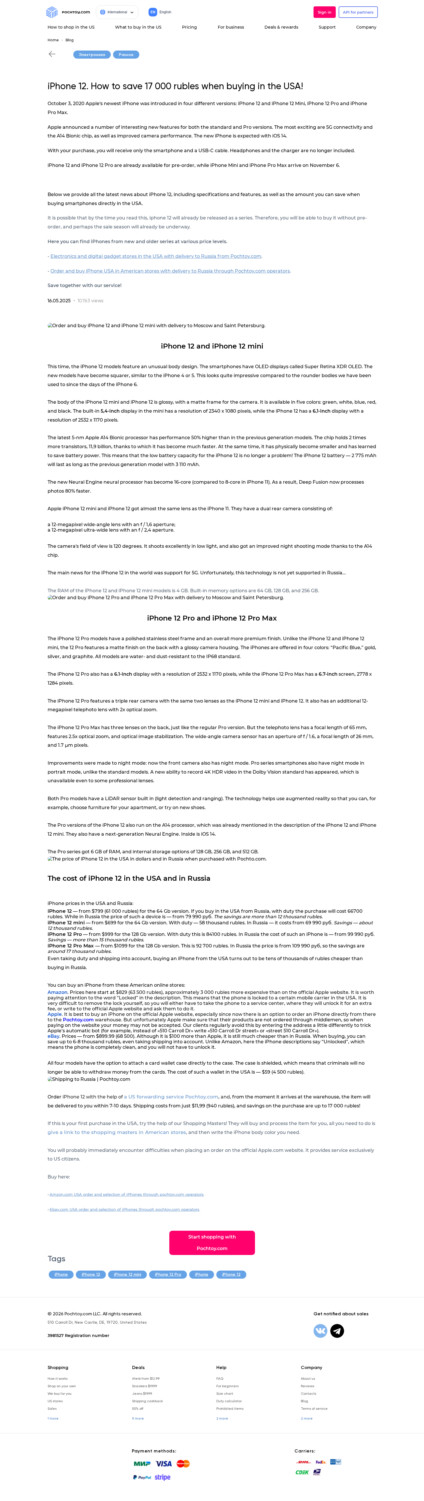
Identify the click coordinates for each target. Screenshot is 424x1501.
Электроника (92, 54)
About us (308, 1379)
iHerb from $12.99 (146, 1379)
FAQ (219, 1379)
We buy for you (60, 1394)
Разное (126, 54)
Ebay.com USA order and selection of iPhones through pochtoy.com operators (124, 1209)
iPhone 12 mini (127, 1274)
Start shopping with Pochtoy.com (212, 1242)
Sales (52, 1409)
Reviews (307, 1386)
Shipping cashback (147, 1401)
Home (53, 40)
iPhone (61, 1274)
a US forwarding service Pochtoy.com (171, 1097)
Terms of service (314, 1409)
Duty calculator (229, 1401)
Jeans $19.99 (142, 1394)
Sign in (324, 12)
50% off (137, 1409)
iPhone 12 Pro (168, 1274)
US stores (55, 1401)
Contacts (308, 1394)
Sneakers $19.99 (144, 1386)
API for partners (358, 12)
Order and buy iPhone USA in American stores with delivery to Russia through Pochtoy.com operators (170, 271)
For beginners (227, 1386)
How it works (57, 1379)
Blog (69, 40)
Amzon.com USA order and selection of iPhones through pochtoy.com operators (127, 1194)
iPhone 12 (91, 1274)
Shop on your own (62, 1386)
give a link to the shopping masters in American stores (117, 1132)
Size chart (224, 1394)
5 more (138, 1418)
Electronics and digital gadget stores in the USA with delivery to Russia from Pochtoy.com (155, 256)
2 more (222, 1418)
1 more (53, 1418)
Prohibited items (229, 1409)
